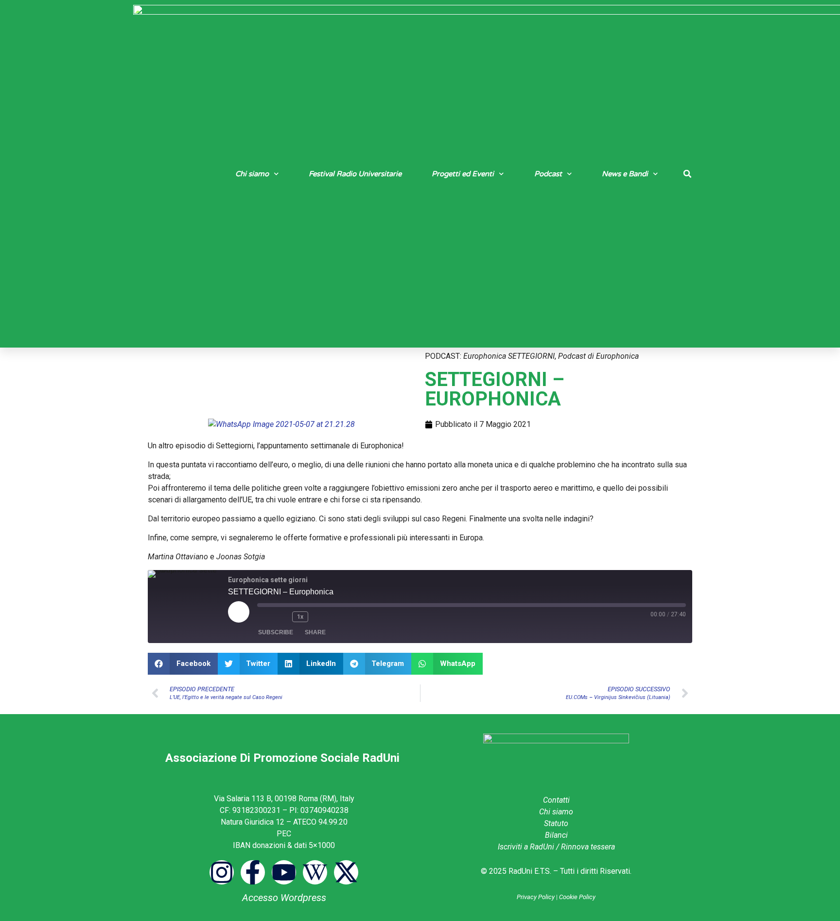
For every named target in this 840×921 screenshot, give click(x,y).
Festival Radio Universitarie (355, 173)
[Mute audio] (265, 616)
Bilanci (556, 835)
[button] (687, 173)
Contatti (556, 800)
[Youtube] (284, 872)
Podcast (548, 173)
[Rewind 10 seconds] (282, 617)
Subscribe (275, 632)
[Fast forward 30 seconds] (321, 617)
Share (315, 632)
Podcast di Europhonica (598, 356)
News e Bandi (625, 173)
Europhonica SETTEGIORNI (509, 356)
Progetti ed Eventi (463, 173)
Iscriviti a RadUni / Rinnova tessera (556, 846)
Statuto (556, 823)
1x (300, 616)
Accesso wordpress (284, 897)
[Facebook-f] (253, 872)
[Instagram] (222, 872)
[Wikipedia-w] (315, 872)
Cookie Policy (577, 897)
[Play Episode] (238, 612)
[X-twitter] (346, 872)
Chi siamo (252, 173)
